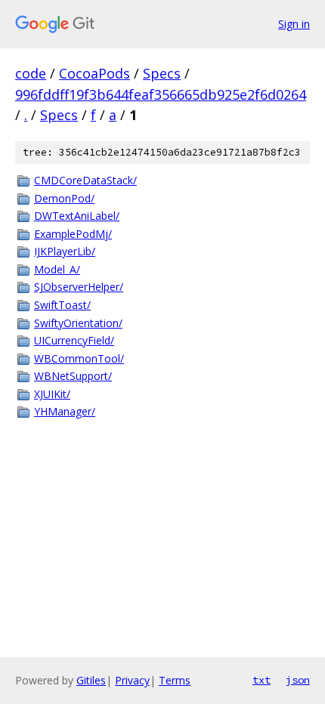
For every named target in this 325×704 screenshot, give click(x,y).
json (298, 680)
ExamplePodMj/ (73, 234)
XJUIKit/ (52, 394)
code (30, 73)
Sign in (294, 24)
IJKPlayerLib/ (64, 251)
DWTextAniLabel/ (76, 215)
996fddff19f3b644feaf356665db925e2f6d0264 (160, 94)
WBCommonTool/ (79, 358)
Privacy (132, 680)
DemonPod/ (64, 198)
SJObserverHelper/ (78, 286)
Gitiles (91, 680)
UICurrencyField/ (74, 340)
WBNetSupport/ (73, 376)
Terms (174, 680)
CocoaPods (94, 73)
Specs (162, 73)
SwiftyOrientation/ (78, 323)
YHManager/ (64, 411)
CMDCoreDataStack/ (85, 180)
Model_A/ (57, 269)
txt (261, 680)
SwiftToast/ (62, 305)
